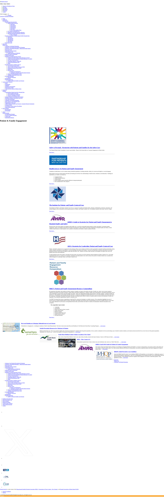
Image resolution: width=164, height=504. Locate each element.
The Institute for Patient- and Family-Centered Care (66, 205)
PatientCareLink (3, 489)
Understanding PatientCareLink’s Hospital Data (14, 92)
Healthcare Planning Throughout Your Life (13, 98)
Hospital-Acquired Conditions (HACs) (13, 64)
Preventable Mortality (9, 76)
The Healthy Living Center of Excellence (13, 106)
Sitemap (4, 492)
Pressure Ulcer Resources (15, 71)
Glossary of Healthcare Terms (9, 6)
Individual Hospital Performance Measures (16, 33)
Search (8, 3)
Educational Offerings (9, 117)
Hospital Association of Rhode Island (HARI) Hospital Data (17, 35)
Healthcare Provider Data (5, 20)
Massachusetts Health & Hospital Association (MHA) (27, 489)
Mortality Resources (12, 77)
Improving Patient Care (5, 44)
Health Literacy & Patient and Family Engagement (66, 169)
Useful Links (7, 116)
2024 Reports (13, 26)
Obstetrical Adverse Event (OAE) (14, 68)
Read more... (52, 152)
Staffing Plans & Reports (13, 23)
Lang (5, 3)
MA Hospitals (8, 109)
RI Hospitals (7, 110)
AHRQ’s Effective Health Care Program (16, 80)
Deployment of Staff (9, 87)
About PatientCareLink (6, 112)
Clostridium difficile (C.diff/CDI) (14, 61)
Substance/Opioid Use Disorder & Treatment (14, 96)
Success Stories (6, 108)
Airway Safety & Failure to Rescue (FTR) (16, 67)
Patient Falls (10, 69)
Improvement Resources (10, 107)
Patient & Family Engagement (11, 54)
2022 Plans (12, 29)
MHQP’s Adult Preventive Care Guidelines (125, 351)
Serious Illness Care (9, 52)
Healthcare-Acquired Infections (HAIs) (13, 56)
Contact (4, 11)
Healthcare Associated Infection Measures (16, 32)
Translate (9, 15)
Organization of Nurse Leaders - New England (48, 489)
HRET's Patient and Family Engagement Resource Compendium (70, 288)
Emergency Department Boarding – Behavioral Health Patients (18, 48)
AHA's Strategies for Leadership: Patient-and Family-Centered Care (90, 246)
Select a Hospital (13, 34)
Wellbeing (7, 85)
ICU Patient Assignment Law (14, 31)
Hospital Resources (9, 79)
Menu (2, 3)
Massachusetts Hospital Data (11, 22)
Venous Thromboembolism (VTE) (15, 73)
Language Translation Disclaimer (6, 16)
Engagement (7, 84)
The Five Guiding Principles (11, 115)
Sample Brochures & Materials (14, 53)
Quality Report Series (9, 55)
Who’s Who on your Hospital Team (12, 101)
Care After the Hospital (9, 99)
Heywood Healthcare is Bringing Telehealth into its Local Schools (38, 323)
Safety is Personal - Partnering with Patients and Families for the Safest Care (74, 147)
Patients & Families (5, 90)
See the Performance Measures (14, 94)
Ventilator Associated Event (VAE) (15, 75)
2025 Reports (13, 25)
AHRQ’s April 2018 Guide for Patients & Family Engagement (111, 344)
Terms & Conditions (7, 491)
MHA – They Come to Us (83, 339)
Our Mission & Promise (10, 114)
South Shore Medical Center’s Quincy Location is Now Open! (74, 334)
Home (4, 18)
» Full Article (102, 325)
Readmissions (8, 78)
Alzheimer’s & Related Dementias (12, 46)
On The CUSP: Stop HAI (13, 60)
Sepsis (9, 63)
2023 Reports (13, 27)
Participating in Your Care (10, 102)
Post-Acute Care (8, 49)
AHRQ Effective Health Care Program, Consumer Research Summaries (19, 103)
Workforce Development (10, 86)
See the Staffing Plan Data (13, 93)
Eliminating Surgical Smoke (10, 50)
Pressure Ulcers (11, 70)
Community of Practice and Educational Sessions (20, 72)
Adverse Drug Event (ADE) (13, 65)
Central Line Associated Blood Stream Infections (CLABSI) (20, 58)
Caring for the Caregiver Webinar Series (13, 88)
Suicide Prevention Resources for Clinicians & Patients (54, 328)
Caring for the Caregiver (7, 81)
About (7, 404)
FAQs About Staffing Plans (15, 30)
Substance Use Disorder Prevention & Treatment (15, 47)
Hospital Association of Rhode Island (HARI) (69, 489)
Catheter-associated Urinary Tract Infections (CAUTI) (19, 57)
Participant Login (8, 42)
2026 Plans (12, 24)
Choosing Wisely (8, 105)
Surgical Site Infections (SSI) (13, 62)
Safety (6, 83)
